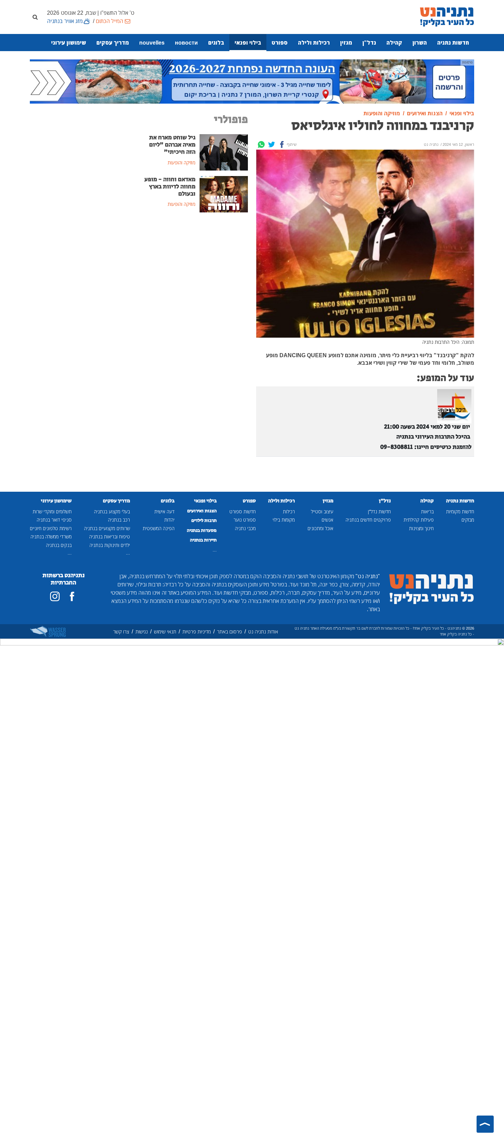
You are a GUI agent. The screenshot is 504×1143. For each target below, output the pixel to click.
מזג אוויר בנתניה (65, 21)
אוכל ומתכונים (320, 528)
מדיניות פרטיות (196, 631)
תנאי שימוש (165, 631)
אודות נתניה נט (263, 631)
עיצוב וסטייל (322, 511)
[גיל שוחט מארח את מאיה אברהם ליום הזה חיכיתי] (224, 151)
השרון (419, 42)
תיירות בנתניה (203, 540)
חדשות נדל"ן (379, 511)
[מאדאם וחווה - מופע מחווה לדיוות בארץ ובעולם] (224, 193)
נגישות (141, 631)
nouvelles (152, 42)
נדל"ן (369, 42)
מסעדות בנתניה (202, 530)
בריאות (427, 511)
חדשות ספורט (242, 511)
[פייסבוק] (72, 596)
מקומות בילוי (284, 519)
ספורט (280, 42)
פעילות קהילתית (419, 519)
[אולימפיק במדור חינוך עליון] (252, 81)
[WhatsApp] (261, 144)
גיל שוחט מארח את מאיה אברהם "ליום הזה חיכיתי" (172, 144)
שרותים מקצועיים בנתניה (107, 528)
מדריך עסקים (112, 42)
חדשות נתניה (453, 42)
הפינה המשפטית (159, 528)
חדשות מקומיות (460, 511)
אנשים (327, 519)
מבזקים (467, 519)
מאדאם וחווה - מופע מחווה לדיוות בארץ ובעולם (169, 186)
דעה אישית (164, 511)
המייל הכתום (109, 21)
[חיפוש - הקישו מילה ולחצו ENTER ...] (35, 16)
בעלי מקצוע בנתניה (112, 511)
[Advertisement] (195, 270)
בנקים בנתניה (59, 545)
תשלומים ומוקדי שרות (52, 511)
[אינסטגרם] (55, 596)
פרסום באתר (229, 631)
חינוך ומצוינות (421, 528)
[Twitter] (271, 144)
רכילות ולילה (314, 42)
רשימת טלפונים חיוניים (51, 528)
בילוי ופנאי (248, 42)
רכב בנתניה (119, 519)
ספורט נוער (244, 519)
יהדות (169, 519)
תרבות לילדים (204, 520)
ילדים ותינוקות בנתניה (109, 545)
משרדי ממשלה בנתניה (51, 536)
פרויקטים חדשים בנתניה (368, 519)
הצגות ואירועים (202, 511)
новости (186, 42)
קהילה (394, 42)
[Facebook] (282, 144)
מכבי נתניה (245, 528)
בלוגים (216, 42)
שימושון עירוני (68, 42)
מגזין (346, 42)
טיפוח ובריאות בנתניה (109, 536)
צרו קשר (121, 631)
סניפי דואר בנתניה (54, 519)
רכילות (289, 511)
